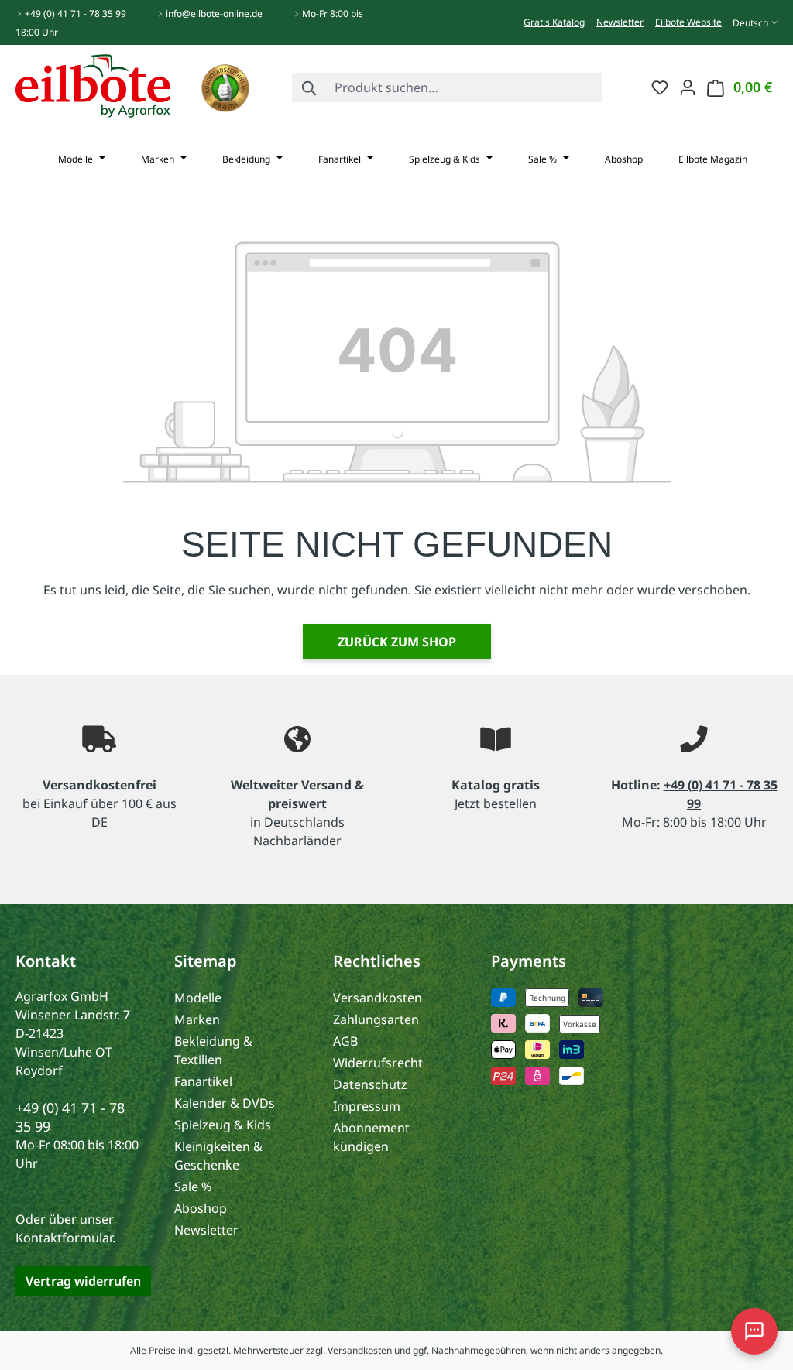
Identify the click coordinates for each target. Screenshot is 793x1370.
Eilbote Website (688, 22)
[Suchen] (310, 87)
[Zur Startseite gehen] (92, 84)
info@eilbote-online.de (214, 13)
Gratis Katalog (554, 22)
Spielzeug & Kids (222, 1124)
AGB (345, 1041)
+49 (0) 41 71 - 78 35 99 (75, 13)
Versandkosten (377, 997)
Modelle (197, 997)
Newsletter (620, 22)
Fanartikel (203, 1081)
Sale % (192, 1186)
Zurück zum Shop (397, 641)
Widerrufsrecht (378, 1062)
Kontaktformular (63, 1237)
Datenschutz (370, 1084)
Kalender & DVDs (224, 1102)
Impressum (366, 1106)
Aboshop (200, 1208)
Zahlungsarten (376, 1019)
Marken (197, 1019)
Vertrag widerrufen (83, 1281)
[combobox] (465, 87)
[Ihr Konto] (688, 86)
